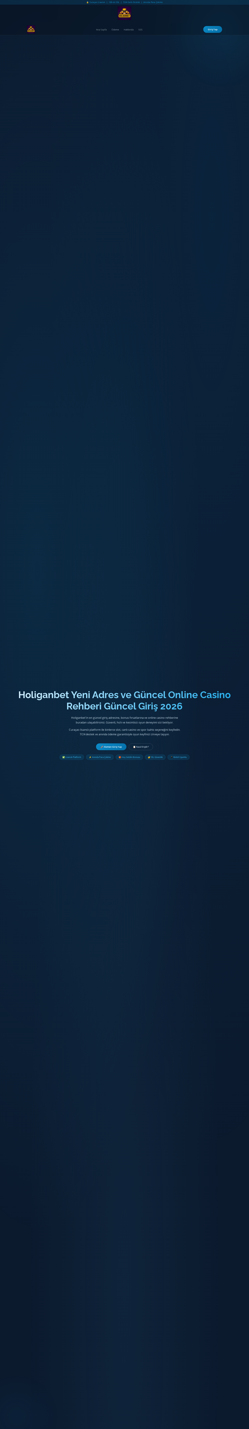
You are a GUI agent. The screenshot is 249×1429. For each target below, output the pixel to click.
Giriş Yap (212, 29)
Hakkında (129, 29)
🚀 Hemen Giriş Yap (111, 746)
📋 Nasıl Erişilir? (141, 746)
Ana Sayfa (101, 29)
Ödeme (115, 29)
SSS (140, 29)
